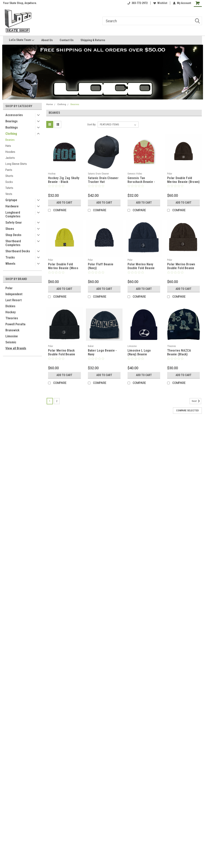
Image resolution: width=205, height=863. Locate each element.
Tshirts (9, 188)
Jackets (10, 158)
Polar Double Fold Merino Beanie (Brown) (183, 180)
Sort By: (91, 124)
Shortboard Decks (17, 251)
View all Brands (15, 348)
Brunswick (12, 330)
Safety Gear (13, 222)
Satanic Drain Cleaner (98, 173)
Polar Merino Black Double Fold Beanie (61, 352)
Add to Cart (64, 202)
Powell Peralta (15, 324)
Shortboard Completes (13, 243)
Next (194, 401)
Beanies (10, 140)
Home (49, 104)
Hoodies (10, 152)
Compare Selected (187, 410)
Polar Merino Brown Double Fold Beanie (181, 266)
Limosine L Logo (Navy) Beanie (139, 352)
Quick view (64, 167)
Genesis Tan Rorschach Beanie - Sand (141, 180)
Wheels (10, 264)
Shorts (9, 176)
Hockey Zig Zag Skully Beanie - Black (63, 180)
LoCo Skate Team (20, 40)
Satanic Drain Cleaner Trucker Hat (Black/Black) (103, 180)
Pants (8, 170)
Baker (91, 346)
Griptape (11, 200)
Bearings (11, 121)
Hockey (10, 312)
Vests (8, 194)
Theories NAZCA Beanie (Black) (179, 352)
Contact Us (66, 40)
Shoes (9, 229)
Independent (13, 294)
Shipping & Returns (92, 40)
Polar (9, 288)
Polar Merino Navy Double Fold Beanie (141, 266)
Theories (11, 318)
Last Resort (13, 300)
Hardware (12, 206)
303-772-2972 (140, 3)
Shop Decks (13, 235)
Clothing (11, 134)
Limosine (11, 336)
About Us (47, 40)
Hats (8, 146)
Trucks (10, 257)
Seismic (10, 342)
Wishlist (162, 3)
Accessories (14, 115)
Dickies (10, 306)
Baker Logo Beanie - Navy (102, 352)
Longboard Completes (12, 214)
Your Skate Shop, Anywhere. (20, 3)
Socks (9, 182)
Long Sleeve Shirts (16, 164)
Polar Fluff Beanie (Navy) (101, 266)
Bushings (11, 127)
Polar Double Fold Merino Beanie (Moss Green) (63, 266)
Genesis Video (135, 173)
